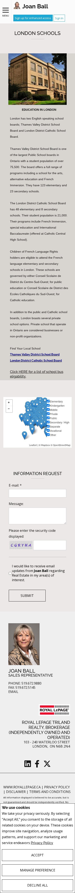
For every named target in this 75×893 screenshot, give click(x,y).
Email (13, 692)
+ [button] (9, 403)
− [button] (9, 409)
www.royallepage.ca (22, 787)
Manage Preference (37, 870)
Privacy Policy (42, 843)
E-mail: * (15, 485)
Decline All (37, 885)
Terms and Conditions (50, 791)
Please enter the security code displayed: (32, 533)
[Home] (17, 5)
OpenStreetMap (61, 445)
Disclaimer (16, 791)
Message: (16, 503)
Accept (37, 855)
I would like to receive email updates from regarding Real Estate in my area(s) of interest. (38, 573)
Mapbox (45, 445)
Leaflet (33, 445)
